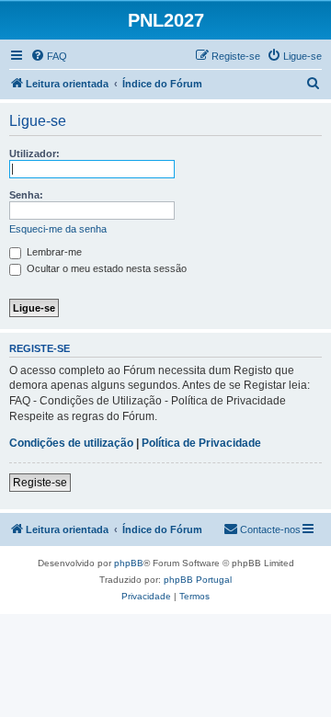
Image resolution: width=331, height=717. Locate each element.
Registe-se (40, 482)
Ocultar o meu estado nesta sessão (105, 268)
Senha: (26, 194)
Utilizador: (34, 153)
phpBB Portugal (198, 580)
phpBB (128, 563)
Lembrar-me (53, 251)
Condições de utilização (71, 443)
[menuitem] (48, 56)
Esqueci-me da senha (58, 228)
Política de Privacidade (201, 443)
